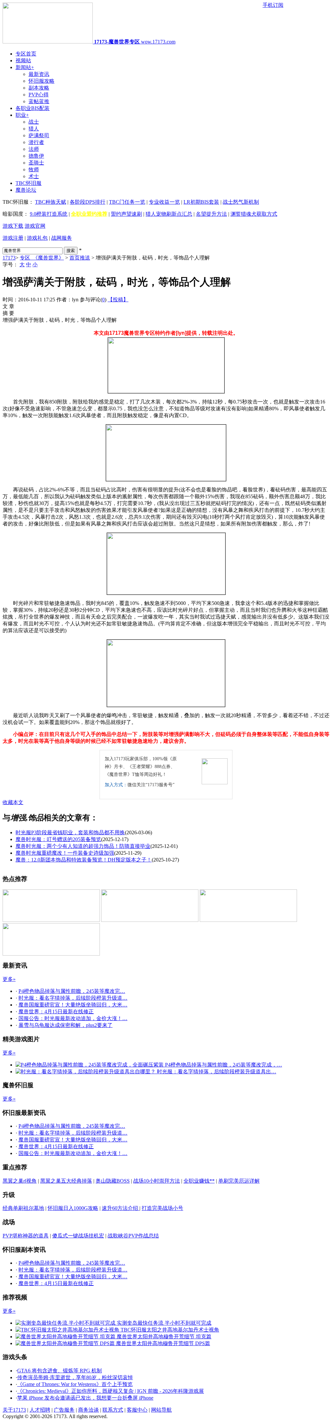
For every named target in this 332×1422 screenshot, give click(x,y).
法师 (34, 149)
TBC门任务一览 (127, 202)
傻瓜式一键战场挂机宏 (78, 1235)
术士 (34, 176)
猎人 (34, 128)
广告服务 (64, 1410)
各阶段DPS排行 (87, 202)
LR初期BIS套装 (201, 202)
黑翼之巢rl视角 (20, 1181)
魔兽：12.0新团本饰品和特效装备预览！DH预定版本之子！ (84, 859)
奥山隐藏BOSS (113, 1181)
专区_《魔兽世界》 (42, 257)
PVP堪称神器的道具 (26, 1235)
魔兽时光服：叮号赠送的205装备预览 (58, 839)
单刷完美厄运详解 (239, 1181)
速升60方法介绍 (120, 1208)
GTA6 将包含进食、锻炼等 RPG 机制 (59, 1370)
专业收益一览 (164, 202)
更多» (9, 979)
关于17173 (14, 1410)
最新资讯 (39, 74)
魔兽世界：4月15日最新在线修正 (56, 1011)
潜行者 (36, 142)
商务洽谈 (88, 1410)
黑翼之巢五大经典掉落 (66, 1181)
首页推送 (79, 257)
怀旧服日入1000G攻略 (73, 1208)
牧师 (34, 169)
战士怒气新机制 (241, 202)
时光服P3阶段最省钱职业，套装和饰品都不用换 (70, 832)
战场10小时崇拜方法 (156, 1181)
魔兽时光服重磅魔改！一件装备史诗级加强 (65, 853)
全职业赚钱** (199, 1181)
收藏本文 (13, 802)
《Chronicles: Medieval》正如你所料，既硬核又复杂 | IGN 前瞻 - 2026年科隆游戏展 (110, 1391)
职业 (22, 115)
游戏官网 (35, 226)
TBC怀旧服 (29, 183)
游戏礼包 (37, 238)
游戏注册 (13, 238)
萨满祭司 (39, 135)
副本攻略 (39, 87)
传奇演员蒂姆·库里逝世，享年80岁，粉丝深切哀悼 (75, 1377)
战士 (34, 122)
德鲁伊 (36, 156)
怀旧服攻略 (41, 81)
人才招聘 (40, 1410)
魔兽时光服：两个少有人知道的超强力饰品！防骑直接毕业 (83, 846)
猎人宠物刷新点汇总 (169, 214)
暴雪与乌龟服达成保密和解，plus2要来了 (65, 1025)
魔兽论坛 (26, 190)
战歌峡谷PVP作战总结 (133, 1235)
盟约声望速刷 (126, 214)
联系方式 (112, 1410)
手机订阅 (273, 5)
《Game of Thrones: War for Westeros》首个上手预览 (75, 1384)
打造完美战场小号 (162, 1208)
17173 (9, 257)
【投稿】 (118, 299)
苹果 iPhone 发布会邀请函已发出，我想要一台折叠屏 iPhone (85, 1398)
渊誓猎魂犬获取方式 (254, 214)
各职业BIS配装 (33, 108)
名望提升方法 (211, 214)
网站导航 (161, 1410)
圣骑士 (36, 162)
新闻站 (25, 67)
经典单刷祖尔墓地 (23, 1208)
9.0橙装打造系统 (48, 214)
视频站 (23, 60)
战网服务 (61, 238)
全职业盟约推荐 (89, 214)
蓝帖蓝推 (39, 101)
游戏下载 (13, 226)
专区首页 (26, 53)
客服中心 (137, 1410)
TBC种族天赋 (50, 202)
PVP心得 (39, 94)
